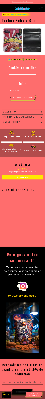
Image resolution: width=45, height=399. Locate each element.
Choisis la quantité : (22, 68)
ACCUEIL (6, 15)
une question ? (11, 122)
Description (9, 112)
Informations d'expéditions (18, 117)
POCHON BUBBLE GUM (18, 15)
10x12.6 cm (14, 90)
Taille (22, 84)
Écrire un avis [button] (22, 177)
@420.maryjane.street (22, 295)
